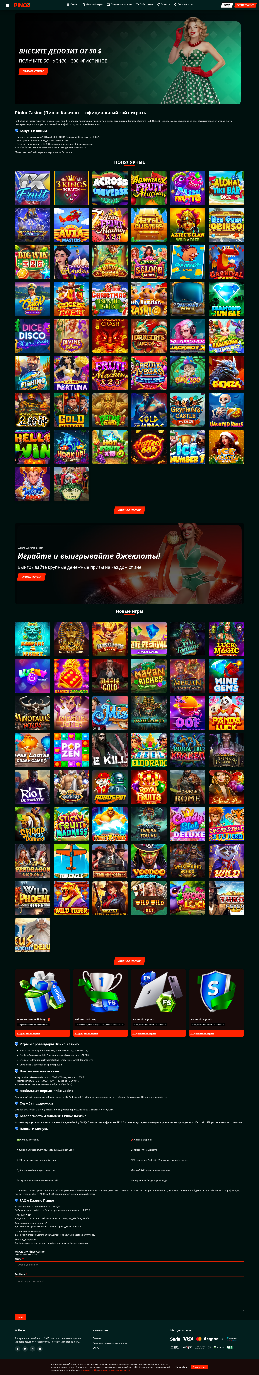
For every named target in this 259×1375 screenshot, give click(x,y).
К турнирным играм (28, 1033)
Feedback (20, 1274)
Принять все (199, 1367)
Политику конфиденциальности (114, 1370)
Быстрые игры (185, 4)
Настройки (181, 1367)
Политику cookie (89, 1370)
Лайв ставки (146, 4)
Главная (97, 1338)
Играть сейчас (31, 577)
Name (18, 1258)
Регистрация (245, 5)
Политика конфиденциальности (110, 1343)
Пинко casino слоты (121, 4)
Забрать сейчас (33, 71)
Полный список (129, 510)
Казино (74, 4)
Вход (227, 5)
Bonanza (165, 4)
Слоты (96, 1347)
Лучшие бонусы (94, 4)
